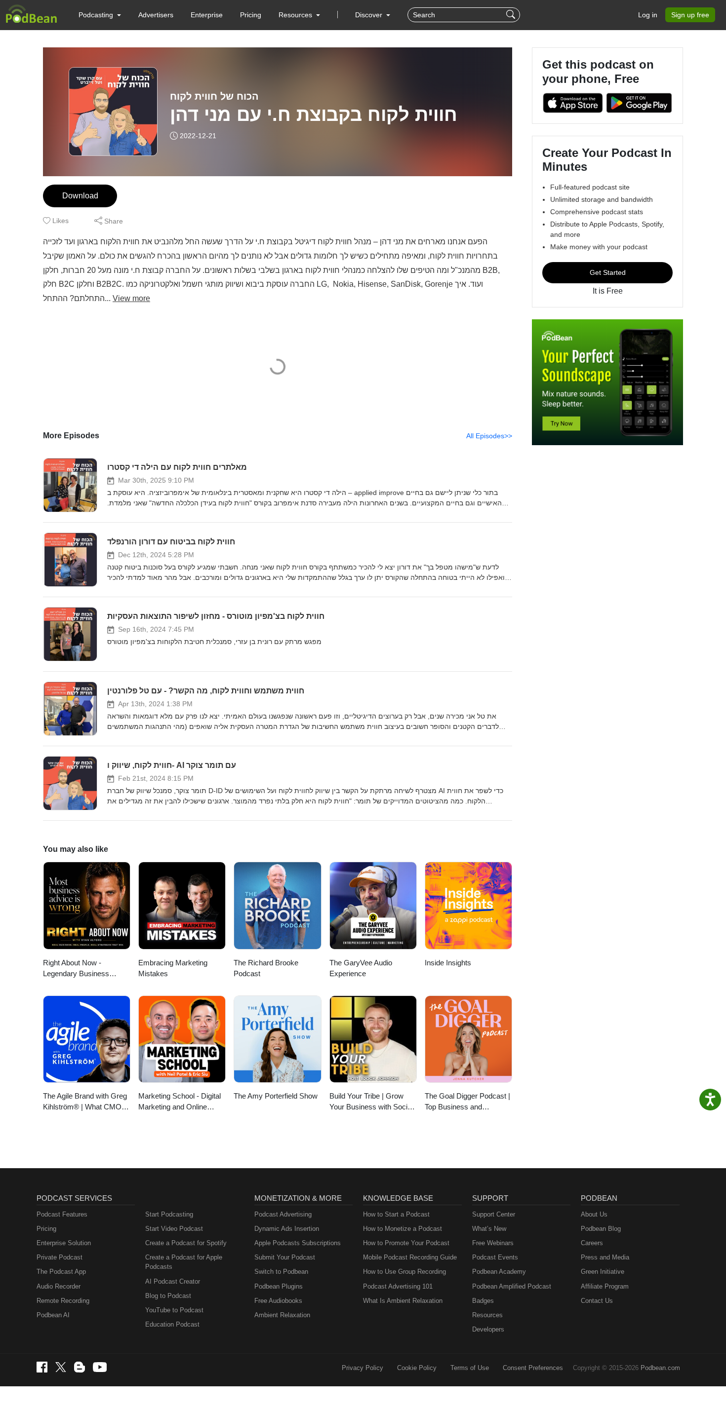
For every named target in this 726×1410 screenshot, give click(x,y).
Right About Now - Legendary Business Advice (76, 969)
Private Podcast (59, 1257)
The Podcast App (61, 1271)
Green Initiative (602, 1271)
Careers (592, 1243)
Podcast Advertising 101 (398, 1286)
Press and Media (605, 1257)
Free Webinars (493, 1243)
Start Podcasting (169, 1214)
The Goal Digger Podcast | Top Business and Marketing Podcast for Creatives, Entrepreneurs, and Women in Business (467, 1102)
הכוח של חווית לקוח (214, 96)
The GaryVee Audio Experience (360, 968)
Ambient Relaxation (282, 1315)
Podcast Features (62, 1214)
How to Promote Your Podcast (406, 1243)
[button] (100, 15)
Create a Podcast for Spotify (186, 1243)
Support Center (493, 1214)
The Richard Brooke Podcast (266, 968)
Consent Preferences (533, 1368)
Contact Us (597, 1300)
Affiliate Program (605, 1286)
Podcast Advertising (283, 1214)
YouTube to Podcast (174, 1310)
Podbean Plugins (278, 1286)
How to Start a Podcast (396, 1214)
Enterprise (207, 15)
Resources (487, 1315)
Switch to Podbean (281, 1271)
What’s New (489, 1228)
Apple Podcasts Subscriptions (297, 1243)
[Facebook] (42, 1367)
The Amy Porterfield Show (276, 1096)
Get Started (608, 272)
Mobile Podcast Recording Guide (410, 1257)
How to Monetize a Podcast (402, 1228)
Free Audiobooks (278, 1300)
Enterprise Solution (64, 1243)
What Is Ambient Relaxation (403, 1300)
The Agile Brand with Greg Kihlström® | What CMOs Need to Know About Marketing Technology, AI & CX (86, 1102)
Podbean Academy (499, 1271)
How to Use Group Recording (404, 1271)
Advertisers (155, 15)
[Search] (512, 15)
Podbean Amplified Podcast (511, 1286)
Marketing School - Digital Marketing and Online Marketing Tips (179, 1102)
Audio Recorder (59, 1286)
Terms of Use (469, 1368)
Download (80, 195)
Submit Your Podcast (284, 1257)
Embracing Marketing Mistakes (172, 968)
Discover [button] (369, 15)
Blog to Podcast (168, 1295)
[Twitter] (60, 1367)
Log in (647, 15)
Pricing (250, 15)
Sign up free (690, 15)
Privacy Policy (362, 1368)
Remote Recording (63, 1300)
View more (131, 298)
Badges (483, 1300)
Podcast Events (495, 1257)
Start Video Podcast (174, 1228)
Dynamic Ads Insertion (286, 1228)
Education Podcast (172, 1324)
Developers (488, 1329)
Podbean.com (660, 1368)
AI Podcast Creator (172, 1281)
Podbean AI (53, 1315)
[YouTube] (100, 1367)
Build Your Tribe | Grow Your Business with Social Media (371, 1102)
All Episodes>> (489, 436)
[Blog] (79, 1367)
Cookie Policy (417, 1368)
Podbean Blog (601, 1228)
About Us (594, 1214)
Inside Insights (448, 962)
